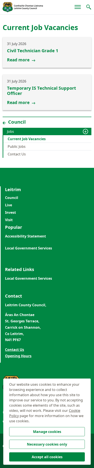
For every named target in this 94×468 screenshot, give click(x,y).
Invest (10, 212)
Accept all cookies (47, 457)
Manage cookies (47, 431)
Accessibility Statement (25, 236)
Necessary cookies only (47, 444)
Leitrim (13, 189)
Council (11, 197)
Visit (9, 219)
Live (8, 205)
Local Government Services (28, 248)
